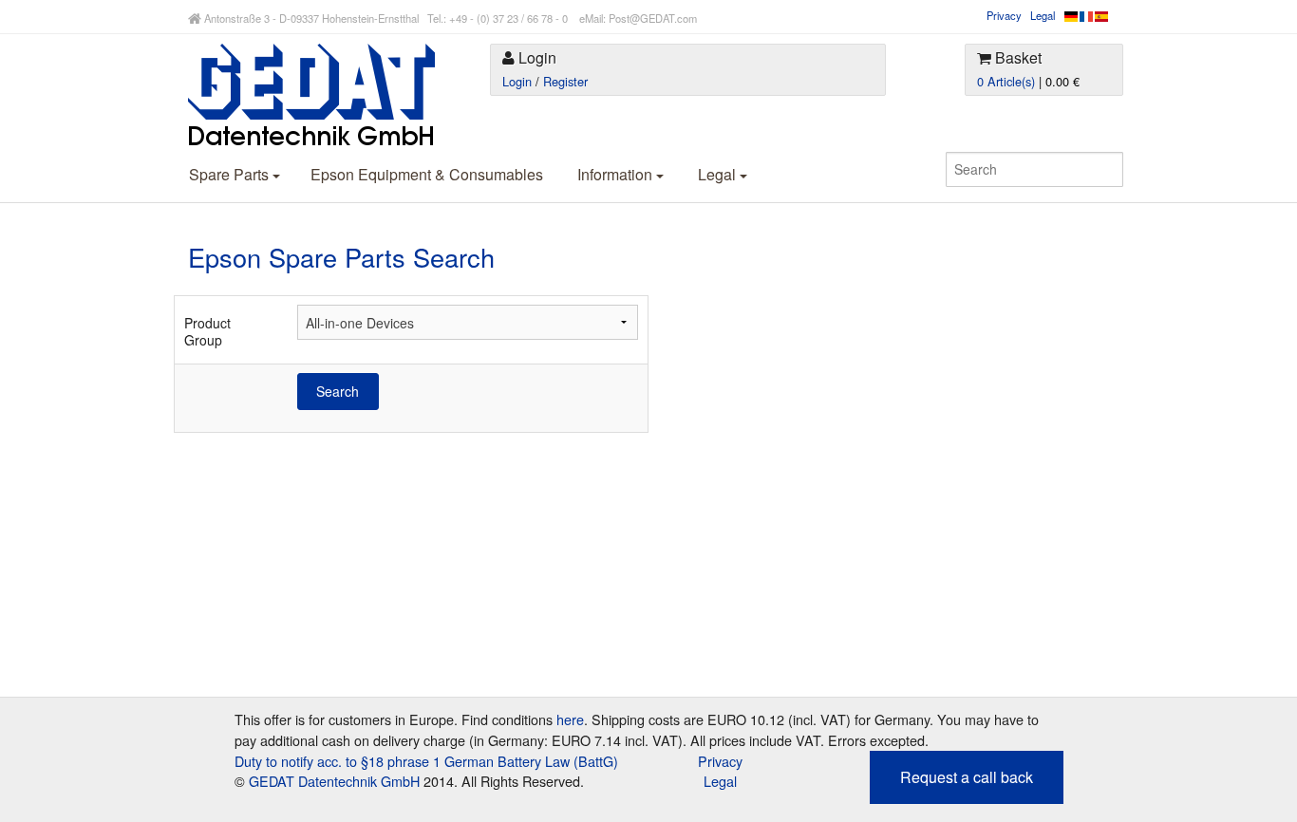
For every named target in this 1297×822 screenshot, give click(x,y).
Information (616, 174)
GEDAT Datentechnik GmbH (334, 781)
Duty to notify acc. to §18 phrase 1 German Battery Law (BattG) (426, 761)
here (570, 719)
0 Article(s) (1006, 81)
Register (565, 81)
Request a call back (966, 777)
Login (517, 81)
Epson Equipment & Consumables (426, 174)
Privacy (1004, 15)
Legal (1042, 15)
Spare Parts (231, 174)
